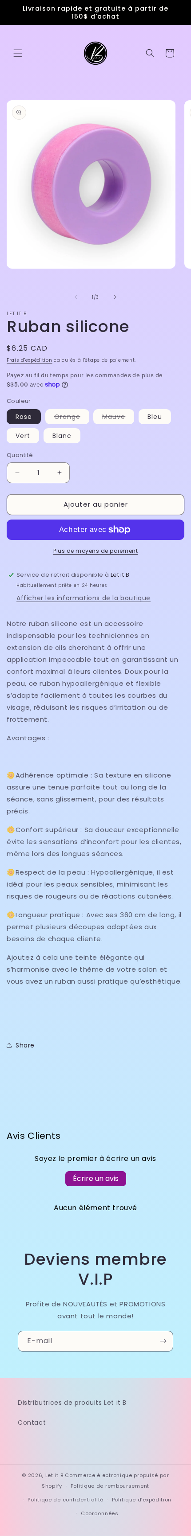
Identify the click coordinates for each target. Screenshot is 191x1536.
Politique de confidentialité (65, 1499)
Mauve (118, 418)
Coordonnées (100, 1513)
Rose (24, 416)
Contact (32, 1422)
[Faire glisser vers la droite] (115, 297)
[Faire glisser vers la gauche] (76, 297)
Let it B (54, 1475)
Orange (71, 418)
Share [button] (25, 1045)
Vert (23, 435)
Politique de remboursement (110, 1485)
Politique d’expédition (141, 1499)
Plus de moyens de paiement (95, 551)
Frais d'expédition (29, 360)
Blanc (62, 435)
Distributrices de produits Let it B (72, 1402)
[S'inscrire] (163, 1341)
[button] (18, 53)
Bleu (154, 416)
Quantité (20, 455)
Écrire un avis (96, 1178)
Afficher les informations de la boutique (83, 598)
